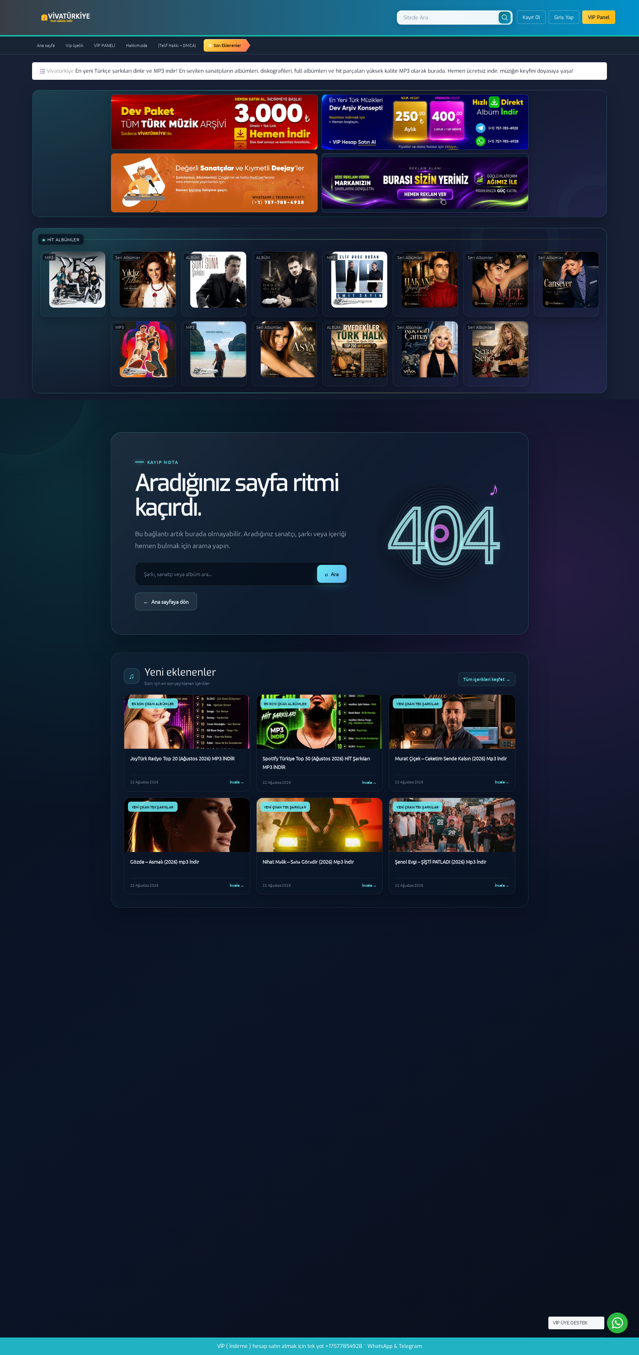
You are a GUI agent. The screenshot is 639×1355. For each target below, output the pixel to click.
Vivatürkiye (61, 71)
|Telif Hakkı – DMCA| (177, 45)
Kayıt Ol (531, 17)
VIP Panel (599, 17)
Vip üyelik (74, 45)
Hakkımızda (136, 45)
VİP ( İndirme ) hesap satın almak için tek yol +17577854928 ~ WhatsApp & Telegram (319, 1346)
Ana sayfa (46, 45)
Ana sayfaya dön (166, 601)
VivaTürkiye (66, 17)
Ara (332, 574)
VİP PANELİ (104, 45)
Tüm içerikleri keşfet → (486, 679)
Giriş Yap (564, 17)
